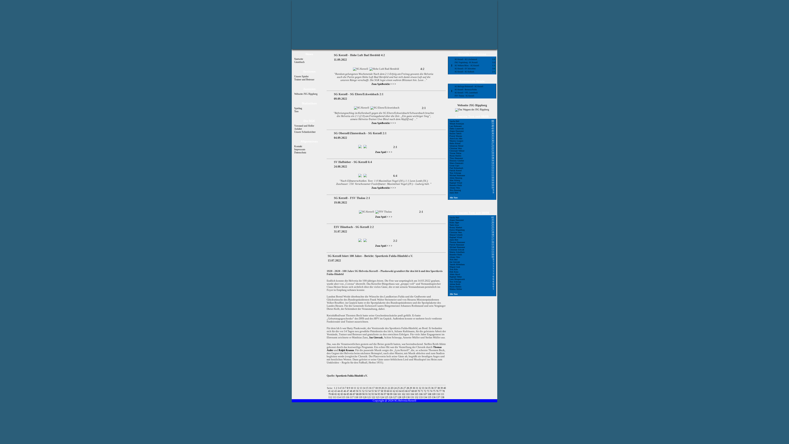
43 (335, 391)
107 (425, 394)
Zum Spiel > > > (383, 152)
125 (386, 397)
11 (355, 388)
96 (382, 394)
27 (404, 388)
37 (435, 388)
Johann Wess (455, 188)
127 (395, 397)
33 (423, 388)
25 (398, 388)
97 (385, 394)
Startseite (298, 59)
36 (432, 388)
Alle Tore (454, 198)
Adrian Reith (455, 284)
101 (399, 394)
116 (348, 397)
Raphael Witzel (456, 183)
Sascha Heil (454, 121)
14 (364, 388)
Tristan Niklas (455, 153)
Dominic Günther (457, 161)
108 (430, 394)
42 (332, 391)
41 (329, 391)
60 (388, 391)
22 (389, 388)
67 (409, 391)
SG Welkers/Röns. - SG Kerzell (467, 66)
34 (426, 388)
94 (376, 394)
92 (369, 394)
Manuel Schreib (456, 235)
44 (338, 391)
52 (363, 391)
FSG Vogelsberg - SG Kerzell (466, 62)
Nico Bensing (455, 190)
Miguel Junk (455, 267)
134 (425, 397)
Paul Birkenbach (456, 168)
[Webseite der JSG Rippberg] (472, 109)
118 (356, 397)
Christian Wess (456, 148)
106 (421, 394)
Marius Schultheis (457, 252)
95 (379, 394)
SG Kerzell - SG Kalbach (464, 72)
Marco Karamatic (457, 163)
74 (431, 391)
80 (333, 394)
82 (339, 394)
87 (354, 394)
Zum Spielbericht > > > (383, 84)
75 (434, 391)
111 (442, 394)
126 (391, 397)
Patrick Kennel (456, 170)
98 (388, 394)
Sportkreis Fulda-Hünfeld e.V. (352, 376)
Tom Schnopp (455, 173)
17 (373, 388)
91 (366, 394)
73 (428, 391)
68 (412, 391)
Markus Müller (456, 289)
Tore (296, 111)
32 (420, 388)
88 (357, 394)
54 (369, 391)
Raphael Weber (456, 277)
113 (335, 397)
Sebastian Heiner (456, 146)
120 (365, 397)
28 (407, 388)
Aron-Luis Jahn (456, 138)
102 (404, 394)
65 (403, 391)
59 (385, 391)
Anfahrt (298, 129)
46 (345, 391)
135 (430, 397)
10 (352, 388)
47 (348, 391)
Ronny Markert (456, 227)
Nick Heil (454, 259)
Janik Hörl (454, 193)
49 (354, 391)
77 (440, 391)
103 (408, 394)
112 (330, 397)
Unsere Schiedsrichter (305, 132)
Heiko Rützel (455, 143)
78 (443, 391)
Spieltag (298, 108)
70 (419, 391)
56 (375, 391)
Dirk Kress (454, 272)
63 (397, 391)
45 (342, 391)
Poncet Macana (456, 136)
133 (421, 397)
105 (417, 394)
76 (437, 391)
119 (361, 397)
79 (329, 394)
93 (373, 394)
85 (348, 394)
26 (401, 388)
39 (441, 388)
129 (404, 397)
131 (412, 397)
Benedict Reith (456, 185)
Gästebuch (299, 62)
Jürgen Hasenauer (457, 131)
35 (429, 388)
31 (417, 388)
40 (444, 388)
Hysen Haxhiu (455, 156)
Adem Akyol (455, 274)
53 (366, 391)
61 (391, 391)
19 (379, 388)
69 (416, 391)
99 (391, 394)
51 (360, 391)
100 (395, 394)
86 (351, 394)
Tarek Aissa (454, 225)
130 (408, 397)
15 (367, 388)
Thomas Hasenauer (457, 242)
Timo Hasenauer (456, 158)
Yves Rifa (454, 269)
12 (358, 388)
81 (336, 394)
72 (425, 391)
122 (373, 397)
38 (438, 388)
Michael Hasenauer (457, 175)
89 (360, 394)
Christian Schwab (457, 250)
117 (352, 397)
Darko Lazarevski (457, 128)
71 (422, 391)
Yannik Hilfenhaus (457, 264)
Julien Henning (456, 178)
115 (343, 397)
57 (379, 391)
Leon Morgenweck (457, 279)
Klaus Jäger (454, 222)
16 (370, 388)
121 (369, 397)
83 (342, 394)
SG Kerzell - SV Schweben (465, 69)
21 (386, 388)
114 (339, 397)
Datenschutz (300, 152)
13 (361, 388)
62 (394, 391)
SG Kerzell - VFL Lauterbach (466, 93)
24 (395, 388)
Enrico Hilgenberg (457, 230)
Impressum (299, 149)
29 (411, 388)
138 (442, 397)
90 (363, 394)
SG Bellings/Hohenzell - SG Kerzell (469, 87)
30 (414, 388)
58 (382, 391)
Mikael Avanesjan (457, 124)
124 (382, 397)
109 (434, 394)
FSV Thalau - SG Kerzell (464, 96)
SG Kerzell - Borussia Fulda (466, 90)
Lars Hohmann (456, 126)
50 (357, 391)
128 (399, 397)
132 (417, 397)
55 (372, 391)
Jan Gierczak (376, 337)
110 (438, 394)
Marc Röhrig (455, 180)
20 (382, 388)
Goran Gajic (454, 165)
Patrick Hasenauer (457, 245)
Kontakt (298, 146)
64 (400, 391)
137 (438, 397)
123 (378, 397)
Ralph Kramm (346, 350)
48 (351, 391)
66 (406, 391)
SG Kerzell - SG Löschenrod (466, 59)
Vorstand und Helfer (304, 126)
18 (376, 388)
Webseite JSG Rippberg (305, 94)
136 (434, 397)
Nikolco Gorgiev (456, 141)
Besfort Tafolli (455, 133)
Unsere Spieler (301, 76)
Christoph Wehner (457, 151)
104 (412, 394)
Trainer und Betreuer (304, 79)
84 (345, 394)
